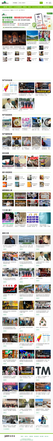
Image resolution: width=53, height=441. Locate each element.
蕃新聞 (5, 7)
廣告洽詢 (46, 436)
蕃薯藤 (5, 3)
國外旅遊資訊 (7, 172)
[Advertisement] (26, 70)
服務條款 (31, 436)
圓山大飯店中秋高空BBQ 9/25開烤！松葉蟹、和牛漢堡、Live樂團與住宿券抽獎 (43, 394)
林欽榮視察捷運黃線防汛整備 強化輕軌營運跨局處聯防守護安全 (9, 329)
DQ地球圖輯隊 (18, 7)
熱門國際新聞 (7, 134)
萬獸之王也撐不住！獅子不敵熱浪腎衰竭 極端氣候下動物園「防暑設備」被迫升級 (9, 427)
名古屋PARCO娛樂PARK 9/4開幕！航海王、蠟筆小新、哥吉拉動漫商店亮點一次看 (26, 427)
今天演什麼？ (7, 210)
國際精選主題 (7, 190)
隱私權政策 (36, 436)
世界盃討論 (46, 7)
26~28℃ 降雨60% (19, 10)
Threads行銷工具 (37, 7)
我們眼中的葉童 (39, 278)
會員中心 (26, 436)
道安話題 (5, 153)
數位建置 (42, 436)
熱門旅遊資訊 (7, 115)
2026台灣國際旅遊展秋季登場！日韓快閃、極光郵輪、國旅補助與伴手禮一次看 (10, 410)
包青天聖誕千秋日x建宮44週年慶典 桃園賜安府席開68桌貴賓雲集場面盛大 (26, 345)
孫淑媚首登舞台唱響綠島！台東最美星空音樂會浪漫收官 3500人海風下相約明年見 (26, 394)
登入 (47, 2)
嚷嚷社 (25, 7)
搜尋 (29, 7)
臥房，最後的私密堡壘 (7, 343)
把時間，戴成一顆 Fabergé (42, 327)
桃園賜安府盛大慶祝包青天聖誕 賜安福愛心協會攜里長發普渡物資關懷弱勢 (27, 361)
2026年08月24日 (6, 10)
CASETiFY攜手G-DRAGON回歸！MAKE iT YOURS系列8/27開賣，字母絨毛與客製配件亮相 (42, 427)
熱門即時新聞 (7, 80)
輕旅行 (10, 7)
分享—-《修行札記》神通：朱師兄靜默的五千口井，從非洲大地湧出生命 (26, 247)
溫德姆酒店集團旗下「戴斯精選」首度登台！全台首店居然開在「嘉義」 (43, 410)
